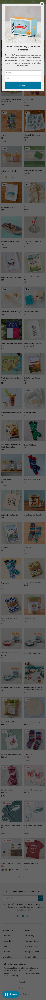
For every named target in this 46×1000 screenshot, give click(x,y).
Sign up (23, 85)
